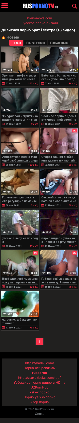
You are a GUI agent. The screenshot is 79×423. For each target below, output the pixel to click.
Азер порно (39, 402)
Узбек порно (39, 392)
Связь (39, 414)
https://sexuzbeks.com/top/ (39, 378)
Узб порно (47, 397)
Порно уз (30, 397)
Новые (16, 42)
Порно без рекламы (40, 368)
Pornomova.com (39, 18)
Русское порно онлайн (39, 23)
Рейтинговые (35, 42)
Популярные (59, 42)
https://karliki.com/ (39, 363)
